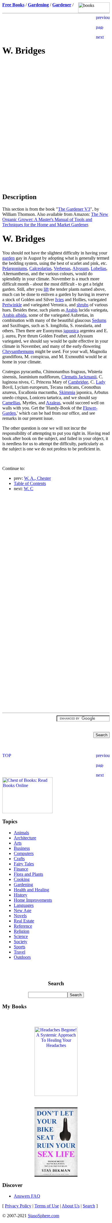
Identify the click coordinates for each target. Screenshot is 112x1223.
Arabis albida (14, 315)
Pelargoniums (14, 268)
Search (89, 1205)
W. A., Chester (37, 478)
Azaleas (53, 402)
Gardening (23, 884)
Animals (21, 832)
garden (8, 258)
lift (46, 289)
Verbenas (62, 268)
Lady (100, 382)
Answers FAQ (27, 1196)
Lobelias (98, 268)
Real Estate (24, 920)
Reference (23, 926)
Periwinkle (12, 304)
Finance (21, 869)
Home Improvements (33, 900)
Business (22, 848)
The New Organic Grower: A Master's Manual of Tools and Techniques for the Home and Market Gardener (55, 219)
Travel (19, 952)
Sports (19, 946)
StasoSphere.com (43, 1215)
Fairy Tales (24, 863)
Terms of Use (46, 1205)
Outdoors (22, 957)
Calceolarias (40, 268)
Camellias (11, 402)
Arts (18, 843)
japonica (71, 330)
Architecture (25, 837)
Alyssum (80, 268)
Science (21, 936)
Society (20, 941)
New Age (22, 910)
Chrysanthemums (18, 351)
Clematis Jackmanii (78, 376)
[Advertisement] (56, 102)
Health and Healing (31, 889)
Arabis (71, 309)
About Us (71, 1205)
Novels (20, 915)
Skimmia (67, 392)
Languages (24, 905)
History (20, 894)
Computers (24, 853)
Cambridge (78, 382)
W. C (28, 488)
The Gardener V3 (74, 209)
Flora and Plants (28, 874)
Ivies (59, 299)
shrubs (82, 304)
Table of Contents (30, 483)
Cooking (22, 879)
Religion (21, 931)
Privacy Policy (18, 1205)
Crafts (19, 858)
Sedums (99, 320)
